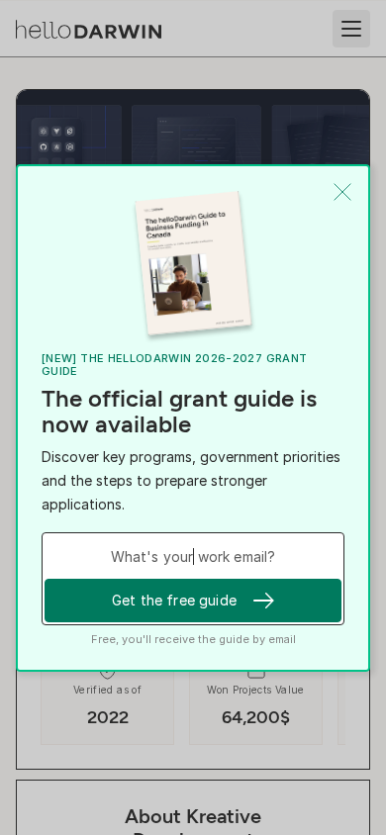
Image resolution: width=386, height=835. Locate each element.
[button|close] (342, 192)
